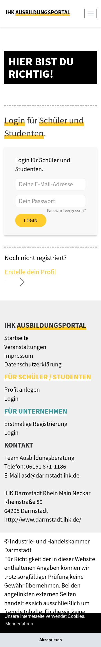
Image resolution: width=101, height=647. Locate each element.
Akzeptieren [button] (50, 639)
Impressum (18, 355)
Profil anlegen (22, 389)
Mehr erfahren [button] (19, 623)
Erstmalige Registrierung (35, 424)
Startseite (16, 338)
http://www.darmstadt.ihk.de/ (42, 519)
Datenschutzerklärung (32, 364)
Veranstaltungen (25, 347)
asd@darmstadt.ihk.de (50, 475)
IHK (38, 12)
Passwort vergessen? (66, 210)
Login (31, 220)
